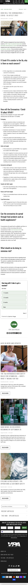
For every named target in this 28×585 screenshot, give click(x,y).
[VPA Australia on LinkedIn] (14, 566)
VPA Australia (6, 573)
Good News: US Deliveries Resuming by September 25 (11, 428)
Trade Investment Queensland (15, 44)
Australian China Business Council (9, 45)
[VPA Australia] (7, 1)
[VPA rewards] (22, 1)
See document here (16, 230)
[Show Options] (19, 528)
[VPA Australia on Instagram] (12, 566)
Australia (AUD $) (13, 570)
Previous (21, 9)
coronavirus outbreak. (6, 49)
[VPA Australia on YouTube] (19, 566)
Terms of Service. (14, 537)
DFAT (6, 44)
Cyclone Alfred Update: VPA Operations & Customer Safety (13, 482)
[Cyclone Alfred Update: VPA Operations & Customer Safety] (14, 466)
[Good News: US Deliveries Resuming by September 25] (14, 412)
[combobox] (17, 528)
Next (25, 9)
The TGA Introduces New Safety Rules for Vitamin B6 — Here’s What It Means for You (13, 376)
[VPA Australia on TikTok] (16, 566)
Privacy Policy (22, 536)
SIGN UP (24, 528)
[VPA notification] (13, 1)
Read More (5, 393)
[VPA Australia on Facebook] (9, 566)
